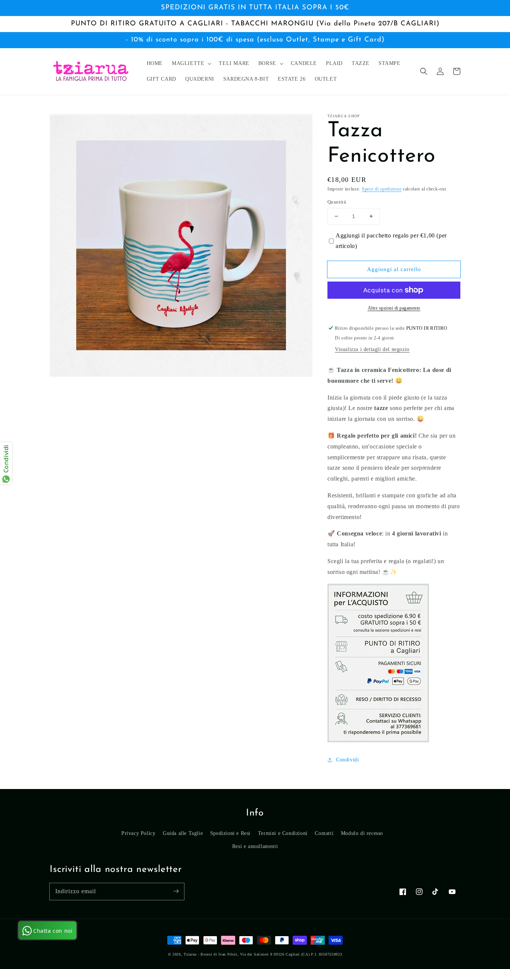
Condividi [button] (347, 760)
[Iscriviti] (176, 891)
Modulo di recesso (362, 833)
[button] (424, 71)
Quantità (336, 202)
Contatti (324, 833)
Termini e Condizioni (283, 833)
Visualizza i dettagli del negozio (372, 349)
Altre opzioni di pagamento (394, 308)
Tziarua (190, 954)
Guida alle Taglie (183, 833)
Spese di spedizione (381, 189)
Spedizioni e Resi (230, 833)
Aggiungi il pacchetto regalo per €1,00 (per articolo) (391, 240)
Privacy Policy (138, 833)
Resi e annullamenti (255, 846)
